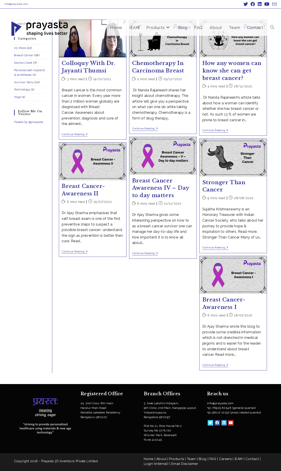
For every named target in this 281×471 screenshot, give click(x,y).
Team (191, 459)
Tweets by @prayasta (28, 122)
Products (176, 459)
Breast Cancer (23, 55)
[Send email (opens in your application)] (274, 4)
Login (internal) (156, 464)
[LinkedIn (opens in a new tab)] (259, 4)
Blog (203, 459)
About (161, 459)
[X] (210, 423)
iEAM (239, 459)
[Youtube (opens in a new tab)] (267, 4)
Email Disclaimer (184, 464)
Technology (22, 89)
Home (148, 459)
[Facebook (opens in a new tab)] (252, 4)
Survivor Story (24, 82)
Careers (225, 459)
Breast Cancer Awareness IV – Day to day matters (160, 188)
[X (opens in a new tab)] (245, 4)
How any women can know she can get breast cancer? (231, 70)
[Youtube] (231, 423)
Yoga (17, 97)
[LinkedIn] (224, 423)
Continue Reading (75, 134)
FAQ (212, 459)
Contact (252, 459)
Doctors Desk (23, 62)
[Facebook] (217, 423)
